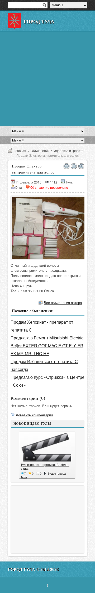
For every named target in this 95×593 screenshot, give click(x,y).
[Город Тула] (14, 21)
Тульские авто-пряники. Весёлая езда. (45, 466)
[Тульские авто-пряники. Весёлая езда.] (47, 447)
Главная (20, 150)
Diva (18, 187)
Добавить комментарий (34, 414)
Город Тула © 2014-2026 (33, 569)
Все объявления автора (63, 302)
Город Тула (39, 21)
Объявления (40, 150)
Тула (69, 182)
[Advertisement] (47, 79)
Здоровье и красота (69, 150)
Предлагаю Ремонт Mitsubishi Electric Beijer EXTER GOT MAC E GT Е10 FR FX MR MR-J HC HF (47, 345)
